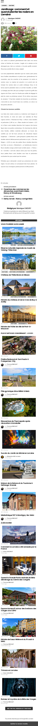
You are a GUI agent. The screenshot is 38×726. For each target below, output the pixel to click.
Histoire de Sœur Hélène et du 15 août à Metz (17, 640)
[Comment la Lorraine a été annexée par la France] (19, 535)
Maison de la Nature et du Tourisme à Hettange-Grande (17, 484)
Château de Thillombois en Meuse (15, 275)
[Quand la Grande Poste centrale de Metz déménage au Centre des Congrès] (19, 566)
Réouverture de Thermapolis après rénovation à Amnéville (15, 422)
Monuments (30, 272)
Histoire (5, 272)
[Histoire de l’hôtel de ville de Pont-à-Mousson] (19, 315)
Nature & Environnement (26, 245)
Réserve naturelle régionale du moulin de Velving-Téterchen (18, 249)
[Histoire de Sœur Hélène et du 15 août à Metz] (19, 627)
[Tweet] (19, 56)
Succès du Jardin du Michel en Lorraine (17, 453)
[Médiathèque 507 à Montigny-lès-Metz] (19, 501)
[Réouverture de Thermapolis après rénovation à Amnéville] (19, 407)
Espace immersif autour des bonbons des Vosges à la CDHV (18, 609)
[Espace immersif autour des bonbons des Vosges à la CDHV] (19, 597)
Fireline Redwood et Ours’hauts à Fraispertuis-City (15, 360)
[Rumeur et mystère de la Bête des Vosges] (19, 687)
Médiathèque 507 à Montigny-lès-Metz (17, 515)
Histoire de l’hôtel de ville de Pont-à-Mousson (16, 327)
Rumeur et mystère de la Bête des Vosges (18, 699)
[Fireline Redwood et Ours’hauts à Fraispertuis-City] (19, 345)
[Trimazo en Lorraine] (19, 658)
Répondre (19, 220)
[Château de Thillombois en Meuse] (19, 263)
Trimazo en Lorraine (9, 670)
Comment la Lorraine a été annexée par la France (18, 548)
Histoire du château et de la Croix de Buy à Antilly (19, 301)
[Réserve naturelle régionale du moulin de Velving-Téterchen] (19, 236)
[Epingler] (31, 56)
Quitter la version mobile (19, 724)
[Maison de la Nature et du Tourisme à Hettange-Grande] (19, 469)
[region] (19, 174)
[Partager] (7, 56)
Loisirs (30, 333)
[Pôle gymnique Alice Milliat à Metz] (19, 377)
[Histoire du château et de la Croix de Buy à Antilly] (19, 288)
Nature (13, 245)
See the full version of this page (19, 708)
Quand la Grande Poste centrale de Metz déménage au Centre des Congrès (18, 578)
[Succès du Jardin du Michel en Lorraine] (19, 439)
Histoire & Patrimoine (17, 272)
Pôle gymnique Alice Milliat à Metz (15, 391)
